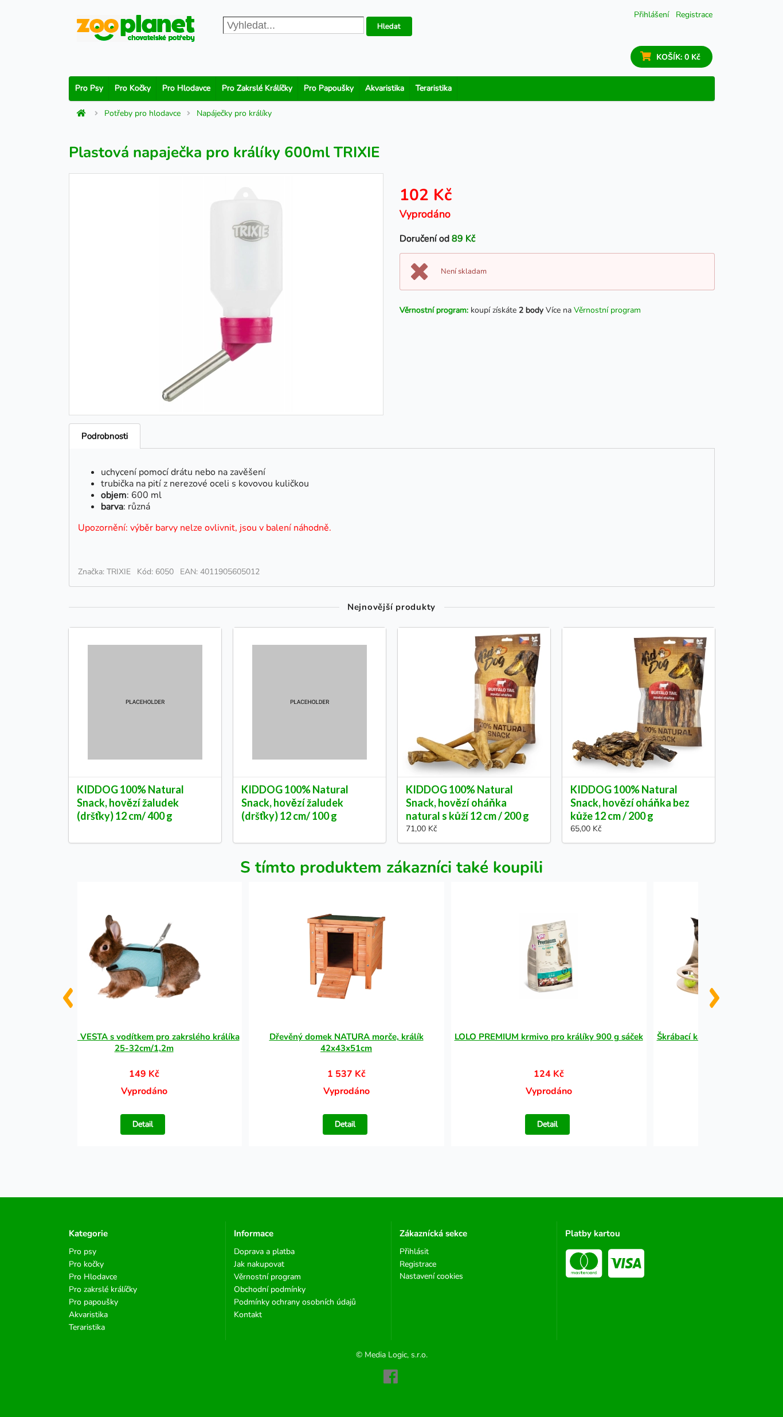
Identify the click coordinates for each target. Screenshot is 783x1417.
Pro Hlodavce (186, 88)
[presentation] (67, 993)
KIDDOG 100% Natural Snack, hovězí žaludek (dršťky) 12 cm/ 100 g (295, 802)
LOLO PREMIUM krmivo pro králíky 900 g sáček (549, 1036)
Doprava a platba (264, 1252)
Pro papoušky (329, 88)
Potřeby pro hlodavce (142, 114)
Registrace (694, 14)
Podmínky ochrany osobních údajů (295, 1302)
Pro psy (89, 88)
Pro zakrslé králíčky (257, 88)
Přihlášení (651, 14)
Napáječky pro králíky (234, 114)
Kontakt (248, 1314)
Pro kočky (133, 88)
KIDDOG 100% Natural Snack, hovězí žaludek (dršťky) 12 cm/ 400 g (130, 802)
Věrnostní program (607, 310)
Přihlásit (414, 1252)
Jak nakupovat (259, 1264)
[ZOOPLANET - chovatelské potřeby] (136, 28)
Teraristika (434, 88)
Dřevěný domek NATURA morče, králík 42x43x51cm (346, 1042)
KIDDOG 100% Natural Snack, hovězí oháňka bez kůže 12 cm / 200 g (630, 802)
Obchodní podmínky (270, 1289)
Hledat (389, 26)
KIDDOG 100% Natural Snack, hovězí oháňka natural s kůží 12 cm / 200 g (467, 802)
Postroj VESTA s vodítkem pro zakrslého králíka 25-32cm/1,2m (144, 1042)
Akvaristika (384, 88)
